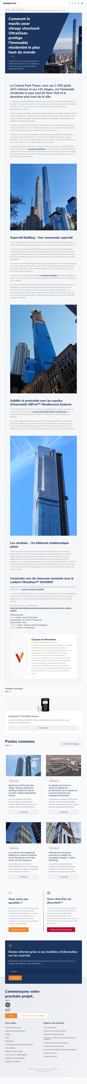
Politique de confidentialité (15, 1058)
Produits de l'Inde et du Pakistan (55, 1043)
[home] (35, 3)
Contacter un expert (18, 930)
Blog (7, 1037)
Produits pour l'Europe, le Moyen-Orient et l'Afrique (59, 1038)
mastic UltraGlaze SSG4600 (33, 589)
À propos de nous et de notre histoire (19, 1044)
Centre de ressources (13, 1027)
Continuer (15, 978)
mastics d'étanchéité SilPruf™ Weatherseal (49, 411)
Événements (9, 1041)
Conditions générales (13, 1061)
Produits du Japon (50, 1053)
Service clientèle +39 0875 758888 (32, 1016)
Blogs (13, 9)
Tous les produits (50, 1027)
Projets (7, 1034)
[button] (69, 3)
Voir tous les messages (71, 744)
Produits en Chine (50, 1056)
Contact (11, 1016)
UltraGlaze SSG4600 (49, 275)
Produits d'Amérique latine (54, 1034)
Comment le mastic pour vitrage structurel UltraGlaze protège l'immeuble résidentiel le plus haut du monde (35, 10)
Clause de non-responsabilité (16, 1054)
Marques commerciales (13, 1051)
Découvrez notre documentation (61, 930)
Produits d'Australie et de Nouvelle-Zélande (60, 1049)
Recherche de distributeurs (15, 1031)
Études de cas (21, 9)
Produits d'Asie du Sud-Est (54, 1046)
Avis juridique (10, 1048)
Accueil (7, 9)
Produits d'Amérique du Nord (55, 1031)
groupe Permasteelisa (36, 149)
